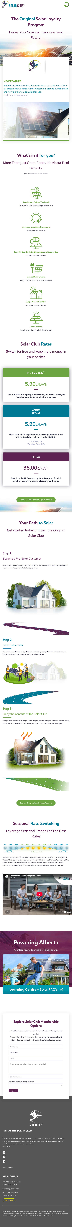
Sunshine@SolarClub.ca (11, 1189)
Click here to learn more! (16, 94)
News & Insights (8, 1167)
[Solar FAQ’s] (36, 955)
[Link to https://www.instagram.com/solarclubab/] (35, 1157)
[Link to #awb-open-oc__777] (66, 4)
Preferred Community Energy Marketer (21, 1081)
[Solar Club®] (13, 1)
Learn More (6, 1146)
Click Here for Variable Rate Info (36, 442)
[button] (13, 1090)
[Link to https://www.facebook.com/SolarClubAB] (35, 1152)
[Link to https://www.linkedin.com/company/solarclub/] (35, 1161)
